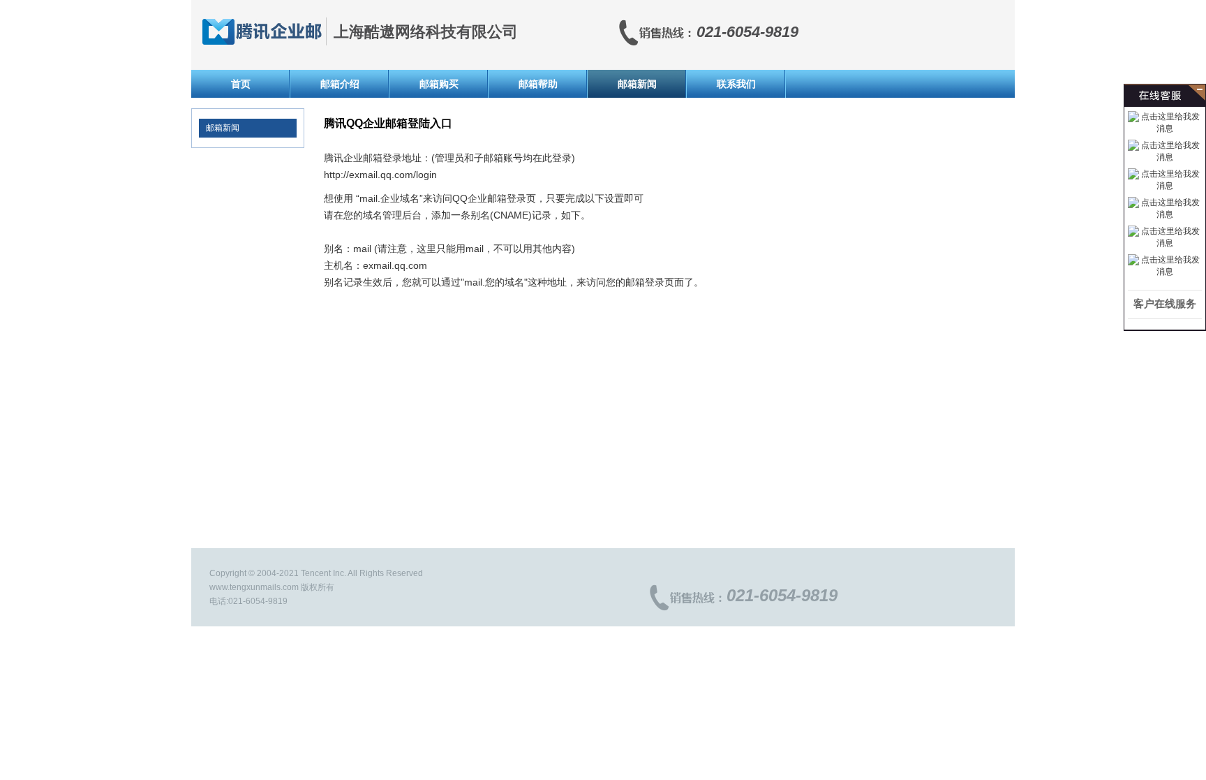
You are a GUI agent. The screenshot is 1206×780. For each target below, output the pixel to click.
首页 (241, 83)
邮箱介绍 (339, 83)
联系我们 (736, 83)
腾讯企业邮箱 (262, 31)
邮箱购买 (439, 83)
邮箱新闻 (637, 83)
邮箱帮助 (538, 83)
